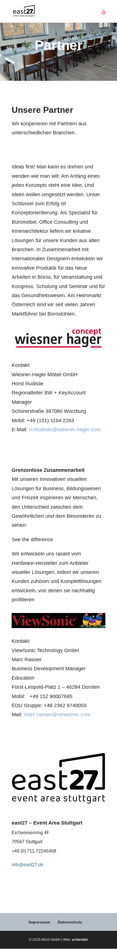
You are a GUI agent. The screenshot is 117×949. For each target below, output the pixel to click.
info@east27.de (27, 864)
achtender (80, 940)
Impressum (39, 922)
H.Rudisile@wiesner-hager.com (65, 429)
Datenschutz (70, 922)
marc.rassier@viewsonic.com (57, 714)
